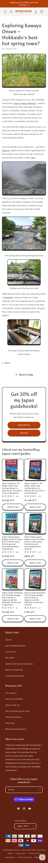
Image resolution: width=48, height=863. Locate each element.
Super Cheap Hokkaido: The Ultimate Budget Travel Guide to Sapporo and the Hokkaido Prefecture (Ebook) (35, 599)
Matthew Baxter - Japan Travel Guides (22, 850)
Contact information (25, 857)
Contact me (10, 652)
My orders (9, 658)
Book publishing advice (15, 729)
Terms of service (34, 853)
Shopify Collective (13, 717)
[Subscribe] (39, 789)
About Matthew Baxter (15, 646)
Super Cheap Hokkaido (25, 103)
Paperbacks (24, 425)
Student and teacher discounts (19, 664)
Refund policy (10, 857)
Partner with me (12, 705)
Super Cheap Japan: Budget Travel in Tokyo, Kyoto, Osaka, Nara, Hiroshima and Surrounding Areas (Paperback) (12, 543)
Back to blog (26, 374)
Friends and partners (14, 676)
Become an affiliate (14, 699)
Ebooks (24, 433)
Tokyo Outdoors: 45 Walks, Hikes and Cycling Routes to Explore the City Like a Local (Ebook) (34, 488)
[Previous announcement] (5, 4)
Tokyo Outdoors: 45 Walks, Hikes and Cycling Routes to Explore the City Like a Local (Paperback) (12, 488)
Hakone (5, 150)
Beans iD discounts (14, 670)
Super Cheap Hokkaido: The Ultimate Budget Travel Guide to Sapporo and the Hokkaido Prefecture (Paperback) (12, 599)
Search (8, 640)
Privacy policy (20, 853)
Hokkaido (8, 297)
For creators (11, 693)
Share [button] (7, 363)
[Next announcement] (43, 4)
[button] (5, 12)
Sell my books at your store (17, 711)
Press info (9, 723)
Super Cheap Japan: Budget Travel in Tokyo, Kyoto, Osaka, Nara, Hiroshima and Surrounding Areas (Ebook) (34, 543)
